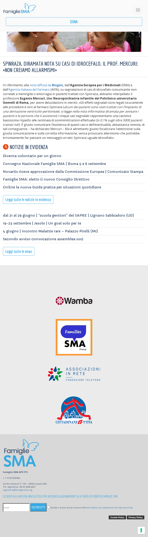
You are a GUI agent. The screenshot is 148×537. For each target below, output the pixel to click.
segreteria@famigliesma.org (17, 489)
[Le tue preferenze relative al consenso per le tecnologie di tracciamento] (141, 530)
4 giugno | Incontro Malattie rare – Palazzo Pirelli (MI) (50, 231)
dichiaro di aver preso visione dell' (91, 507)
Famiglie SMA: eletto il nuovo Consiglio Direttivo (46, 179)
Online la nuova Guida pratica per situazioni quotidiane (52, 187)
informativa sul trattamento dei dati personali (109, 507)
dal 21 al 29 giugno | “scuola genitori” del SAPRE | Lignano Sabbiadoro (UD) (68, 215)
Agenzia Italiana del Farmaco (29, 89)
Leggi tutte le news (18, 251)
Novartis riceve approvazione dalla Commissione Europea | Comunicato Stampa (73, 171)
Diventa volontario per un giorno (32, 156)
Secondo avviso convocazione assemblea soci (43, 239)
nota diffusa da (46, 85)
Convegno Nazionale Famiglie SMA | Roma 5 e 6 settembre (54, 164)
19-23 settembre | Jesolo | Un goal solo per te (42, 223)
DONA (74, 21)
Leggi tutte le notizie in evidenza (28, 199)
